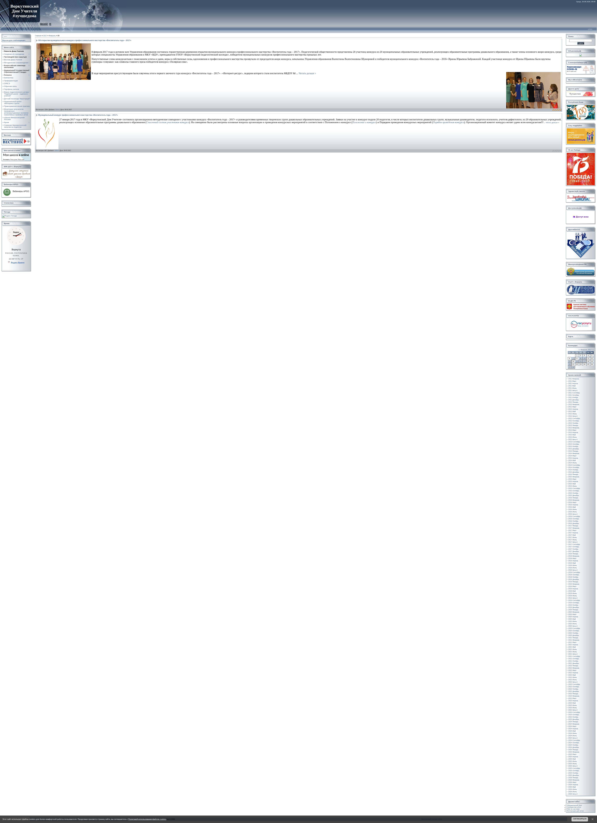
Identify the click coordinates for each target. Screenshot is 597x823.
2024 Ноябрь (573, 745)
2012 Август (573, 416)
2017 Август (573, 542)
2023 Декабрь (573, 719)
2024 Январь (573, 722)
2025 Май (572, 759)
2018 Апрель (573, 561)
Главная (44, 24)
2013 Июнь (572, 437)
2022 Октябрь (573, 687)
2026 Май (572, 787)
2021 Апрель (573, 645)
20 (569, 364)
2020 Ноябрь (573, 633)
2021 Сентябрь (574, 656)
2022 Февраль (573, 668)
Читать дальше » (307, 73)
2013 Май (572, 435)
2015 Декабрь (573, 495)
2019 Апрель (573, 589)
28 (573, 367)
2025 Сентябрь (574, 768)
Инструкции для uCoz (575, 811)
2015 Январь (573, 474)
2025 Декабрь (573, 775)
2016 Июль (572, 512)
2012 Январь (573, 402)
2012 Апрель (573, 409)
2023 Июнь (572, 705)
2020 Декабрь (573, 635)
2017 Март (572, 530)
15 (577, 361)
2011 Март (572, 381)
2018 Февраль (573, 556)
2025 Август (573, 766)
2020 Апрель (573, 617)
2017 (45, 36)
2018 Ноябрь (573, 577)
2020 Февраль (573, 612)
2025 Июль (572, 764)
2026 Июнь (572, 789)
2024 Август (573, 738)
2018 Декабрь (573, 579)
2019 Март (572, 586)
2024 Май (572, 731)
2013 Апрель (573, 432)
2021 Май (572, 647)
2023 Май (572, 703)
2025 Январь (573, 750)
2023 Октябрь (573, 715)
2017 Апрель (573, 533)
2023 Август (573, 710)
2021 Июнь (572, 649)
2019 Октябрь (573, 603)
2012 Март (572, 407)
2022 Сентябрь (574, 684)
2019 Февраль (573, 584)
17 (584, 361)
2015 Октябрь (573, 491)
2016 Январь (573, 498)
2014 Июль (572, 463)
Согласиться (579, 819)
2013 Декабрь (573, 449)
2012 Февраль (573, 404)
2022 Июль (572, 680)
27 (569, 367)
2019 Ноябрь (573, 605)
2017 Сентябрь (574, 544)
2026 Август (573, 794)
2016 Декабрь (573, 523)
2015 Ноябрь (573, 493)
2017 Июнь (572, 537)
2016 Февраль (573, 500)
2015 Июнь (572, 486)
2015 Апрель (573, 481)
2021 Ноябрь (573, 661)
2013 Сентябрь (574, 442)
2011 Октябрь (573, 395)
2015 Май (572, 484)
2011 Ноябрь (573, 397)
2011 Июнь (572, 388)
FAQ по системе (573, 809)
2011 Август (573, 390)
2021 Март (572, 642)
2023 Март (572, 698)
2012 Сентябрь (574, 418)
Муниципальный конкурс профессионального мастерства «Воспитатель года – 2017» (78, 115)
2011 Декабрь (573, 400)
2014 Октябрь (573, 467)
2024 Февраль (573, 724)
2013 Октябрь (573, 444)
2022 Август (573, 682)
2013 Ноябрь (573, 446)
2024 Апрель (573, 729)
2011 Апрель (573, 383)
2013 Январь (573, 425)
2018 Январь (573, 554)
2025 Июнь (572, 761)
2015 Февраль (573, 477)
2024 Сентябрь (574, 740)
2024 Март (572, 726)
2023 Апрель (573, 701)
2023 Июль (572, 708)
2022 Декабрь (573, 691)
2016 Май (572, 507)
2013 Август (573, 439)
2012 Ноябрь (573, 423)
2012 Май (572, 411)
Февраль (52, 36)
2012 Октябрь (573, 421)
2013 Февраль (573, 428)
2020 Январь (573, 610)
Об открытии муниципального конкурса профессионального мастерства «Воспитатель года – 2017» (84, 40)
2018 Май (572, 563)
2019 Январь (573, 582)
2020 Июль (572, 624)
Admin (57, 109)
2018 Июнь (572, 565)
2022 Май (572, 675)
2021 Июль (572, 652)
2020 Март (572, 614)
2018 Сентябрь (574, 572)
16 (581, 361)
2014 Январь (573, 451)
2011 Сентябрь (574, 393)
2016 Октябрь (573, 519)
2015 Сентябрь (574, 488)
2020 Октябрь (573, 631)
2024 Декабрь (573, 747)
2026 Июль (572, 792)
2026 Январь (573, 778)
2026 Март (572, 782)
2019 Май (572, 591)
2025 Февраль (573, 752)
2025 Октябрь (573, 771)
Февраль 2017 (586, 350)
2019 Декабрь (573, 607)
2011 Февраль (573, 379)
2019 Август (573, 598)
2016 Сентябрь (574, 516)
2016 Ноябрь (573, 521)
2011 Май (572, 386)
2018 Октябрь (573, 575)
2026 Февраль (573, 780)
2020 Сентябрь (574, 628)
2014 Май (572, 460)
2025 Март (572, 754)
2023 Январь (573, 694)
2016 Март (572, 502)
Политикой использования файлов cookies (147, 819)
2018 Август (573, 570)
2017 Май (572, 535)
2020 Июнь (572, 621)
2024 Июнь (572, 733)
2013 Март (572, 430)
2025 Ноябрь (573, 773)
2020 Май (572, 619)
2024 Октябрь (573, 743)
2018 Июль (572, 568)
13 (569, 361)
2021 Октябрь (573, 659)
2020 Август (573, 626)
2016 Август (573, 514)
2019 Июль (572, 596)
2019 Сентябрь (574, 600)
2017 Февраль (573, 528)
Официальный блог (574, 805)
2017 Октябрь (573, 547)
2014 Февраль (573, 453)
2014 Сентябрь (574, 465)
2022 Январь (573, 666)
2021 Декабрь (573, 663)
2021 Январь (573, 638)
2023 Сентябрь (574, 712)
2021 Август (573, 654)
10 (584, 358)
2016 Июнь (572, 509)
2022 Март (572, 670)
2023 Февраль (573, 696)
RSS (590, 29)
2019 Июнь (572, 593)
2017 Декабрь (573, 551)
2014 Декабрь (573, 472)
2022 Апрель (573, 673)
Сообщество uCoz (574, 807)
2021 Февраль (573, 640)
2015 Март (572, 479)
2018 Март (572, 558)
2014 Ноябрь (573, 470)
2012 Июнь (572, 414)
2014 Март (572, 456)
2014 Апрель (573, 458)
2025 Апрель (573, 757)
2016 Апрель (573, 505)
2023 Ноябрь (573, 717)
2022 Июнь (572, 677)
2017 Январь (573, 526)
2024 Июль (572, 736)
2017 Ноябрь (573, 549)
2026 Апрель (573, 785)
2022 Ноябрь (573, 689)
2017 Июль (572, 540)
